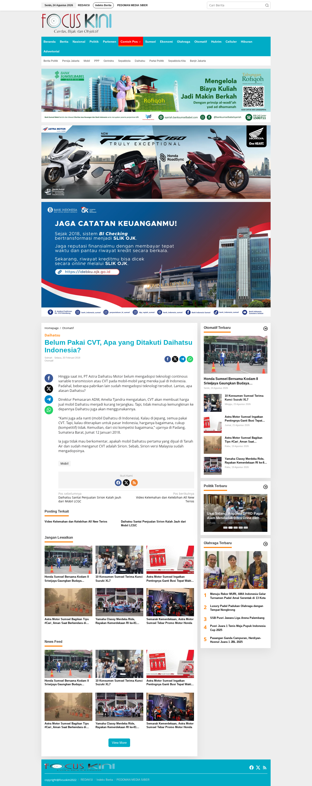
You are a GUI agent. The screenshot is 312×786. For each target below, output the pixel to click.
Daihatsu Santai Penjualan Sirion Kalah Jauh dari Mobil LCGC (89, 497)
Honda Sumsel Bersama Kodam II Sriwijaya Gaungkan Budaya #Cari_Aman (67, 579)
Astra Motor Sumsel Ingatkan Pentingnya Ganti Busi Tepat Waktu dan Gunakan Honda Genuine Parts (169, 579)
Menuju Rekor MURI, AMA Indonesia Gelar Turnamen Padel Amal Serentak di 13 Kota (238, 596)
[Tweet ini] (175, 359)
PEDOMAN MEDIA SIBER (133, 779)
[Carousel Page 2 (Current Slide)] (230, 528)
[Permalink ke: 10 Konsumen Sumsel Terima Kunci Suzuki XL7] (119, 559)
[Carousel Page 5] (246, 528)
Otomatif (49, 360)
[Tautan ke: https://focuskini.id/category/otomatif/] (265, 328)
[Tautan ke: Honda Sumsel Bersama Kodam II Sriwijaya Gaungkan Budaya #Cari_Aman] (235, 355)
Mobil (64, 463)
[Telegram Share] (182, 359)
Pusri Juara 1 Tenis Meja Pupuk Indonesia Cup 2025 (238, 628)
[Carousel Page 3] (235, 528)
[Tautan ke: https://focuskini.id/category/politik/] (265, 486)
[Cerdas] (76, 23)
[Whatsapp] (190, 359)
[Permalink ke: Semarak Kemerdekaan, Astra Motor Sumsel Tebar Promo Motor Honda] (170, 602)
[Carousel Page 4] (241, 528)
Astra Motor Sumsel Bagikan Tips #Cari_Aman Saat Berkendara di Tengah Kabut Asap (67, 621)
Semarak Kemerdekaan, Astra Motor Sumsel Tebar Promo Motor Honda (170, 621)
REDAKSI (87, 779)
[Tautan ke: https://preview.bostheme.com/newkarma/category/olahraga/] (265, 543)
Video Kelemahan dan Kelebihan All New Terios (165, 497)
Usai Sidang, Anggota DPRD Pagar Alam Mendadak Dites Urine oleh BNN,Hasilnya (235, 516)
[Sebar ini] (167, 359)
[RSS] (134, 482)
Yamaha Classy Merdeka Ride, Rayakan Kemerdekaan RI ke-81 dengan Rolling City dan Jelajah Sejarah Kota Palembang (117, 621)
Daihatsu (52, 335)
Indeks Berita (105, 779)
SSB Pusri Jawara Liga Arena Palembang (237, 617)
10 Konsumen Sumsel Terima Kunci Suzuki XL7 (119, 578)
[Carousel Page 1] (225, 528)
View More (119, 742)
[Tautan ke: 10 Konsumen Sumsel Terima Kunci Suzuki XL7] (213, 403)
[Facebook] (118, 482)
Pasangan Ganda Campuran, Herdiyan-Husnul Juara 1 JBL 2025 (235, 639)
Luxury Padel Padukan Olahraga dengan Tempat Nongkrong (236, 607)
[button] (267, 5)
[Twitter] (126, 482)
